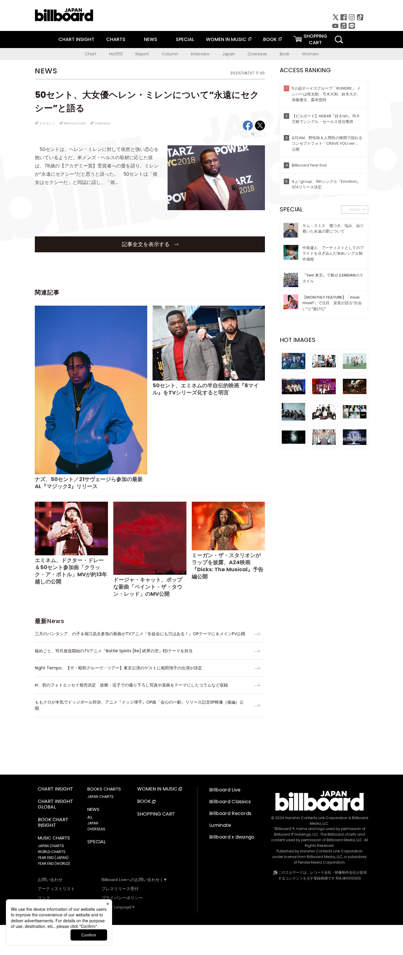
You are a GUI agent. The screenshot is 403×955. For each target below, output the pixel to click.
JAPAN (92, 823)
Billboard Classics (230, 801)
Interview (200, 54)
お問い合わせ (50, 879)
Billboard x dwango (232, 837)
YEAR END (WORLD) (54, 863)
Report (142, 54)
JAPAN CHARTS (51, 845)
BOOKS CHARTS (104, 789)
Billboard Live (224, 789)
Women (310, 54)
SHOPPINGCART (315, 39)
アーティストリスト (56, 888)
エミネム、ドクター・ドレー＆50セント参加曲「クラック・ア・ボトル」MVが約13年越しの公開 (71, 570)
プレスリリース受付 (120, 888)
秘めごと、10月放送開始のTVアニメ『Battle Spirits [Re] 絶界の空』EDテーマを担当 (114, 651)
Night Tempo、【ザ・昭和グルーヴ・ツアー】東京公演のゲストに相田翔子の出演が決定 (118, 668)
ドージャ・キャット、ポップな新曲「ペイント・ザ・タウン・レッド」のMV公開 (147, 586)
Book (284, 54)
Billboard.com (75, 123)
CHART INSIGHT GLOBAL (55, 804)
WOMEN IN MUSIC (226, 39)
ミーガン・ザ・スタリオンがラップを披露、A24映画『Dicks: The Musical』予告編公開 (227, 565)
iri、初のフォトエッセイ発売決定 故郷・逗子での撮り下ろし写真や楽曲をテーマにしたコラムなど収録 (131, 685)
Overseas (257, 54)
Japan (228, 54)
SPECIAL (185, 39)
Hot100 (116, 54)
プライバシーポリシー (122, 897)
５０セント (47, 123)
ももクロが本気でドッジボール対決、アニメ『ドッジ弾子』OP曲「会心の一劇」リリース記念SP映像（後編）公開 (139, 705)
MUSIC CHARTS (54, 838)
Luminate (220, 825)
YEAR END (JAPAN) (53, 857)
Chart (90, 54)
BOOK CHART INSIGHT (53, 822)
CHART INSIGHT (76, 39)
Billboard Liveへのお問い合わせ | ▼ (134, 879)
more (354, 209)
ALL (90, 817)
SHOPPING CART (156, 814)
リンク (44, 897)
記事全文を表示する (146, 244)
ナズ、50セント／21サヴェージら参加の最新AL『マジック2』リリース (89, 482)
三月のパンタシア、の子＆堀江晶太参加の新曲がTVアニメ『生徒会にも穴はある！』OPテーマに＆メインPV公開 (140, 634)
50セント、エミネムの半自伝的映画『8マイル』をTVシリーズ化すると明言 (206, 389)
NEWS (150, 39)
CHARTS (115, 39)
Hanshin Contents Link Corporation (316, 817)
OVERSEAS (96, 828)
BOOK (270, 39)
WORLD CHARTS (51, 851)
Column (170, 54)
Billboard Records (230, 813)
